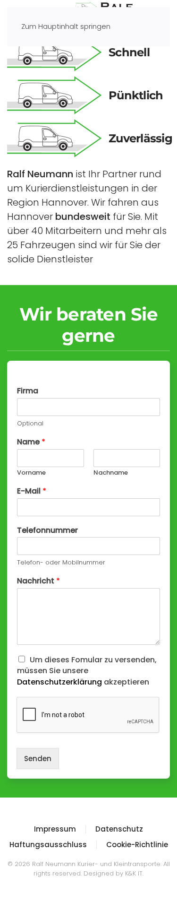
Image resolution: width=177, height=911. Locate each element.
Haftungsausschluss (48, 845)
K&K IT (134, 873)
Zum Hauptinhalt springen (65, 26)
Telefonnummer (47, 531)
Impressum (55, 829)
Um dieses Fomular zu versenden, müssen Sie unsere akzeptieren (87, 670)
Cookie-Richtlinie (137, 845)
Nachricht (38, 581)
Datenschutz (119, 829)
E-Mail (31, 491)
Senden (37, 759)
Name (31, 442)
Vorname (31, 473)
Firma (27, 391)
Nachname (110, 473)
